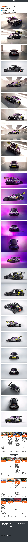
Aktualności (2, 6)
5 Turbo (14, 6)
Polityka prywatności (12, 523)
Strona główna (7, 6)
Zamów (23, 532)
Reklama (18, 523)
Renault (11, 6)
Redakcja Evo (5, 10)
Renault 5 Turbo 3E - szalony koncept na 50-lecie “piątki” (10, 12)
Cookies (11, 526)
